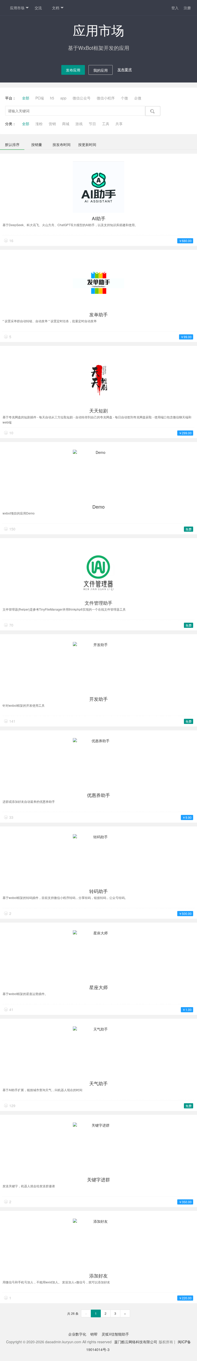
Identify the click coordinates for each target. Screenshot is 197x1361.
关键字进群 (98, 1179)
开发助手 (98, 698)
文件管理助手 (98, 602)
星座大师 (98, 987)
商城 (65, 123)
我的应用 (100, 70)
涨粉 (39, 123)
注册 (187, 7)
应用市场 (17, 7)
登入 (175, 7)
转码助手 (98, 891)
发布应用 (73, 69)
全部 (25, 97)
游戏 (79, 123)
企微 (137, 97)
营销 (52, 123)
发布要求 (124, 69)
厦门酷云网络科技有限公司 (135, 1341)
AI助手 (98, 218)
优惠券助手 (98, 795)
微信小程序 (106, 97)
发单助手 (98, 314)
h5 (52, 97)
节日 (92, 123)
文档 (55, 7)
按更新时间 (87, 144)
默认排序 (12, 144)
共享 (119, 123)
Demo (98, 506)
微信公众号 (82, 97)
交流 (38, 7)
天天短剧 (98, 410)
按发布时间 (62, 144)
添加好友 (98, 1275)
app (63, 97)
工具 (105, 123)
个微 (124, 97)
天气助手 (98, 1083)
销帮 (93, 1334)
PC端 (39, 97)
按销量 (36, 144)
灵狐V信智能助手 (115, 1334)
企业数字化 (77, 1334)
